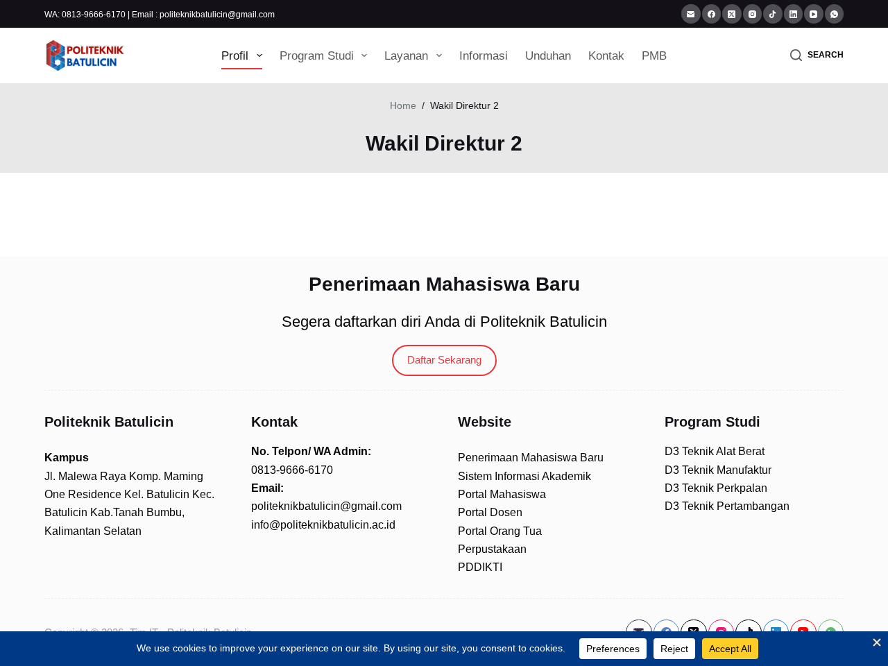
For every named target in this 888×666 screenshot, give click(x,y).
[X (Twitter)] (732, 14)
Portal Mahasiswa (502, 494)
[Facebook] (712, 14)
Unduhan (548, 55)
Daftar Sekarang (444, 360)
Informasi (483, 55)
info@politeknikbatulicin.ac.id (323, 525)
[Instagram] (752, 14)
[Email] (691, 14)
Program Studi (317, 55)
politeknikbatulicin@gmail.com (326, 506)
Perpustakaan (492, 549)
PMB (654, 55)
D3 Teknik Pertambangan (727, 506)
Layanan (406, 55)
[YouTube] (813, 14)
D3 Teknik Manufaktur (718, 470)
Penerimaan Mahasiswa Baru (531, 457)
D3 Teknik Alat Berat (715, 451)
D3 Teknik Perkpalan (716, 488)
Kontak (606, 55)
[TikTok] (773, 14)
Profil (234, 55)
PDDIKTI (480, 567)
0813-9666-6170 (292, 470)
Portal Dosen (490, 512)
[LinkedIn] (793, 14)
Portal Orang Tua (500, 531)
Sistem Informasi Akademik (524, 476)
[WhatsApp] (834, 14)
